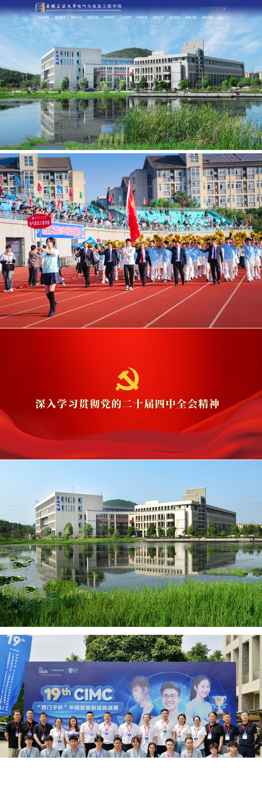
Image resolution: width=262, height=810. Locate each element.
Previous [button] (1, 405)
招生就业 (174, 17)
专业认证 (141, 17)
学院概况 (60, 17)
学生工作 (158, 17)
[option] (131, 405)
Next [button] (260, 405)
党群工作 (76, 17)
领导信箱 (207, 17)
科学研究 (109, 17)
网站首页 (43, 17)
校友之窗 (191, 17)
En (219, 17)
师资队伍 (92, 17)
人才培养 (125, 17)
